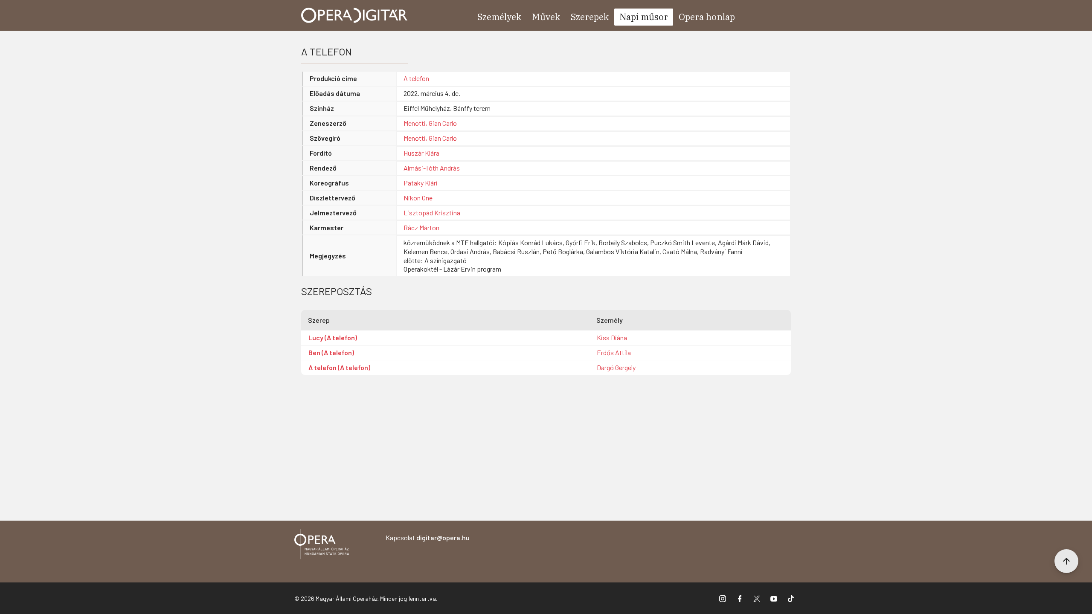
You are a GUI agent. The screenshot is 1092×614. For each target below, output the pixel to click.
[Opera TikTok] (791, 598)
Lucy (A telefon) (332, 337)
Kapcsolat (428, 537)
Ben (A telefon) (331, 352)
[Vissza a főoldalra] (321, 545)
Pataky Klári (421, 183)
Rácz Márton (421, 227)
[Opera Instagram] (722, 598)
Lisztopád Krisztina (432, 213)
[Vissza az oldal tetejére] (1066, 561)
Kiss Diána (612, 337)
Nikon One (418, 198)
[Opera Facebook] (739, 598)
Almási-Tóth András (432, 168)
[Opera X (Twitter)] (757, 598)
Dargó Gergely (616, 367)
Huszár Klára (421, 153)
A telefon (416, 78)
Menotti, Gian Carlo (430, 123)
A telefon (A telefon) (339, 367)
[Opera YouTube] (774, 598)
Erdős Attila (614, 352)
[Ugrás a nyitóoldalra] (354, 15)
